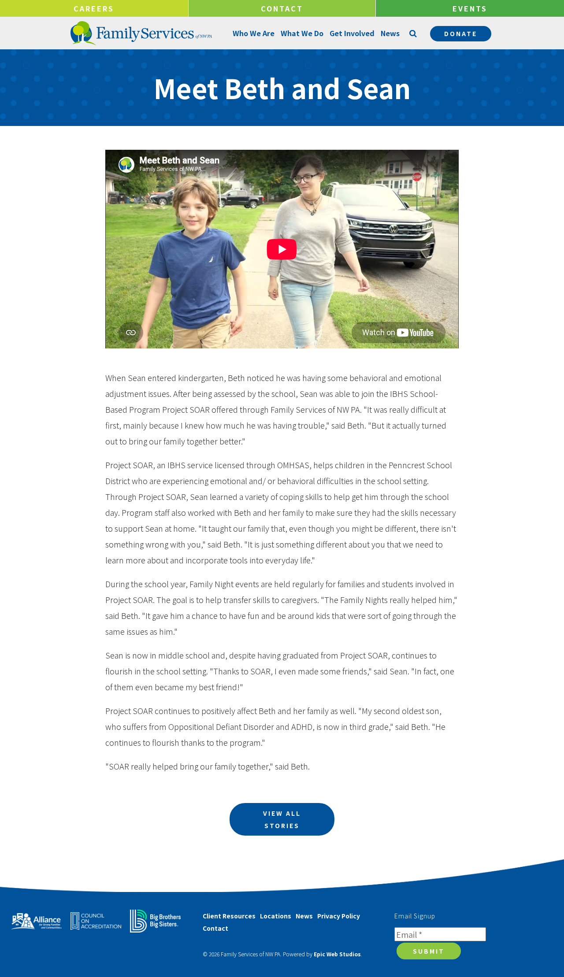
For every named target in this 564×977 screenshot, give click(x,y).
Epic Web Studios (337, 954)
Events (470, 8)
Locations (275, 915)
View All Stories (282, 819)
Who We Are (254, 33)
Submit (429, 951)
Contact (282, 8)
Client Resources (229, 915)
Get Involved (352, 33)
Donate (460, 33)
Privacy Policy (338, 915)
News (390, 33)
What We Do (302, 33)
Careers (94, 8)
